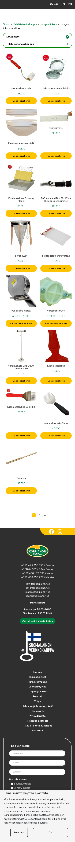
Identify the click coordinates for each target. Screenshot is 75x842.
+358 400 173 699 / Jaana (37, 573)
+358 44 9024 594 (32, 569)
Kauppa (37, 672)
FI (64, 4)
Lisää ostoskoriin (21, 100)
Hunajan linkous (48, 24)
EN (70, 4)
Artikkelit (37, 730)
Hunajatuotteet (37, 677)
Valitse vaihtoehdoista (21, 323)
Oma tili (54, 4)
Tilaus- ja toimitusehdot (37, 725)
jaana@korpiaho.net (37, 596)
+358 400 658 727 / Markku (37, 577)
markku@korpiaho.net (37, 592)
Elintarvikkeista (22, 788)
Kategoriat (12, 37)
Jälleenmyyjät (37, 686)
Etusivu (6, 24)
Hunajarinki (37, 711)
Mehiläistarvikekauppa (25, 24)
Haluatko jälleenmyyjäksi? (37, 706)
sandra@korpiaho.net (38, 588)
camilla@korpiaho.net (37, 584)
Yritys (37, 701)
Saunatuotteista (22, 783)
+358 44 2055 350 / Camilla (37, 565)
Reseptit (37, 696)
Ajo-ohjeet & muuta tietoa (37, 621)
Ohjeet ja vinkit (37, 691)
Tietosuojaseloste (37, 720)
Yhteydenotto (37, 716)
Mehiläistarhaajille (38, 681)
